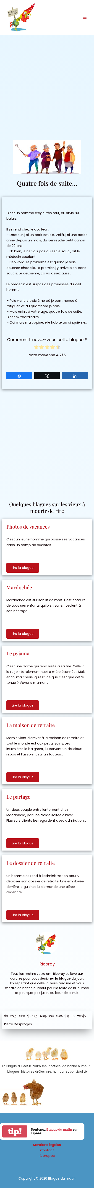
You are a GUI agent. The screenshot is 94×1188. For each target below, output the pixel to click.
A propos (47, 1155)
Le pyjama (17, 653)
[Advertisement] (47, 84)
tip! (15, 1131)
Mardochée (19, 587)
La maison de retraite (30, 725)
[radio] (36, 347)
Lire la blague (23, 567)
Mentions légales (47, 1144)
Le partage (18, 796)
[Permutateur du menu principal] (84, 17)
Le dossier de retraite (30, 862)
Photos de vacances (28, 526)
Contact (47, 1150)
